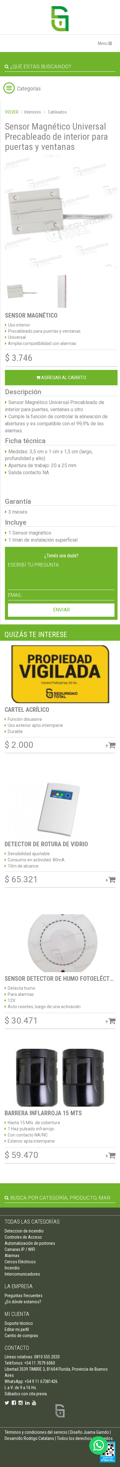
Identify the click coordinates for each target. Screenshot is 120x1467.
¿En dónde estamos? (23, 1301)
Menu (103, 43)
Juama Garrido (96, 1432)
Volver (11, 112)
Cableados (57, 112)
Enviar (61, 610)
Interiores (32, 112)
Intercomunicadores (22, 1274)
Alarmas (12, 1255)
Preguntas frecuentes (23, 1295)
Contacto (17, 1348)
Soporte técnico (19, 1323)
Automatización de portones (30, 1243)
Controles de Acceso (23, 1237)
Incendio (12, 1267)
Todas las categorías (32, 1221)
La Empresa (19, 1286)
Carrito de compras (21, 1335)
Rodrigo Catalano (39, 1438)
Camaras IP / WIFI (20, 1249)
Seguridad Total (60, 18)
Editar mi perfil (17, 1329)
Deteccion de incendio (24, 1231)
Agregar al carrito (63, 377)
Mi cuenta (17, 1314)
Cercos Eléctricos (20, 1261)
